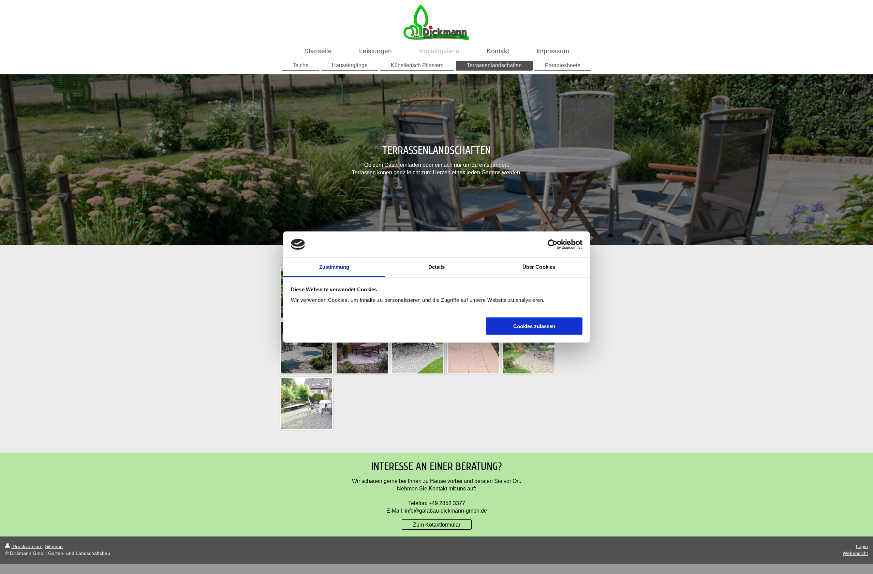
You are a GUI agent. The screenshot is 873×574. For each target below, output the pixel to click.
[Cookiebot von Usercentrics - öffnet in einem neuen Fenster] (552, 244)
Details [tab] (436, 267)
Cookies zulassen (534, 326)
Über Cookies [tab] (538, 267)
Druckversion (26, 546)
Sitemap (54, 546)
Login (862, 546)
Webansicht (855, 553)
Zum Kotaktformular (436, 525)
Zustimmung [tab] (334, 267)
